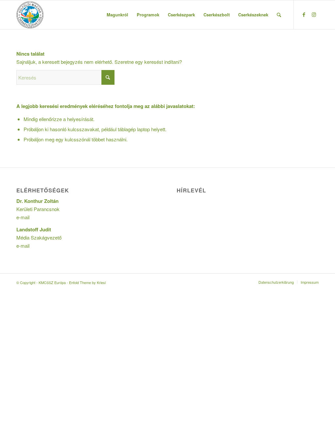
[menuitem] (117, 14)
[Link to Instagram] (314, 14)
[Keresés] (279, 14)
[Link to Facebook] (304, 14)
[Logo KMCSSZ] (30, 14)
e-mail (22, 217)
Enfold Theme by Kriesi (87, 282)
